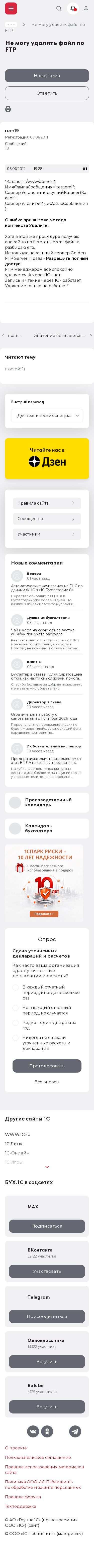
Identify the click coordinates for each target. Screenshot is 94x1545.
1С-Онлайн (17, 1152)
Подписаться (47, 1226)
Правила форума (23, 1497)
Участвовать (47, 1271)
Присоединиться (47, 1316)
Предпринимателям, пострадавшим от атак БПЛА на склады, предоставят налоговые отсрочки (46, 762)
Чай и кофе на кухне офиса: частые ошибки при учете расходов (43, 632)
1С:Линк (14, 1143)
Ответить (47, 93)
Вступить (47, 1361)
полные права (15, 335)
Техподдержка (20, 1506)
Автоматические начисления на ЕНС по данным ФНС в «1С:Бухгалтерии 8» (47, 588)
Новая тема (47, 75)
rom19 (12, 130)
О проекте (16, 1448)
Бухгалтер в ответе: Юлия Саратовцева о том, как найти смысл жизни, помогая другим (46, 678)
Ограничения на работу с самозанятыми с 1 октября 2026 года (44, 716)
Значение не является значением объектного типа (64, 335)
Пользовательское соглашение (38, 1457)
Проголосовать (47, 1065)
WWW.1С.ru (18, 1134)
